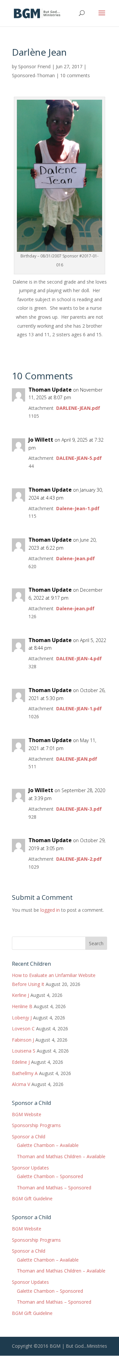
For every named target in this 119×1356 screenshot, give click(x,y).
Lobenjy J (22, 1017)
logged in (50, 910)
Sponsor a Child (28, 1136)
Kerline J (20, 995)
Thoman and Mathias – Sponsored (54, 1187)
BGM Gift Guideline (32, 1198)
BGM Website (26, 1114)
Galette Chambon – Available (48, 1145)
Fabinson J (23, 1040)
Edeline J (21, 1062)
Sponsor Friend (34, 66)
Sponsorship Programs (36, 1125)
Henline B (22, 1006)
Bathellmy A (25, 1073)
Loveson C (23, 1028)
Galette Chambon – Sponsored (50, 1176)
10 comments (75, 75)
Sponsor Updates (30, 1168)
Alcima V (21, 1084)
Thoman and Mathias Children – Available (61, 1156)
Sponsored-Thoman (33, 75)
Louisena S (23, 1051)
